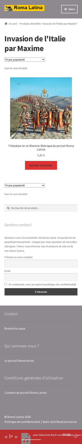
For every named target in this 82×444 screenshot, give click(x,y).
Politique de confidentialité (22, 422)
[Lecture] (10, 437)
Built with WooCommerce (60, 422)
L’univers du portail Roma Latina (25, 392)
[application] (38, 438)
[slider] (31, 439)
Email (7, 271)
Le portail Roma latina (19, 360)
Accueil (13, 23)
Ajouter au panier (41, 165)
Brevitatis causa (14, 328)
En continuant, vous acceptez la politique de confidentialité (42, 284)
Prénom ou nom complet (18, 257)
